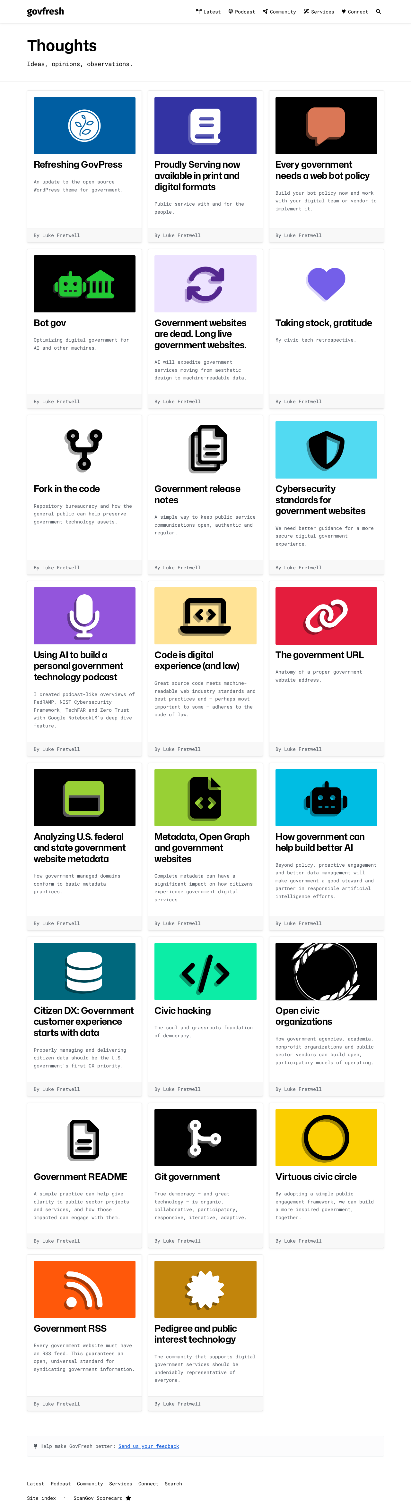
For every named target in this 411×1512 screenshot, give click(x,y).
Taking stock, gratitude (323, 322)
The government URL (319, 654)
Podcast (245, 11)
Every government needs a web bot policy (322, 170)
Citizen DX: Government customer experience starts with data (84, 1021)
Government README (80, 1176)
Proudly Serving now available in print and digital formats (197, 175)
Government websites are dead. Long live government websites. (200, 333)
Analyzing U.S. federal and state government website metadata (80, 847)
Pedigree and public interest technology (195, 1334)
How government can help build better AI (320, 842)
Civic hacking (182, 1010)
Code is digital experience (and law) (196, 660)
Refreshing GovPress (78, 164)
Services (322, 11)
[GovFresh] (45, 11)
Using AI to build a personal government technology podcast (78, 665)
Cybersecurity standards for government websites (320, 499)
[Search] (378, 11)
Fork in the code (67, 488)
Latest (212, 11)
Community (283, 11)
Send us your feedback (148, 1446)
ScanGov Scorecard (100, 1498)
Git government (187, 1176)
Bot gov (50, 322)
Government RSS (70, 1328)
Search (173, 1483)
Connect (358, 11)
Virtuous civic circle (315, 1176)
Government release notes (197, 494)
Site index (41, 1498)
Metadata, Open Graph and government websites (201, 847)
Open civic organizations (303, 1016)
